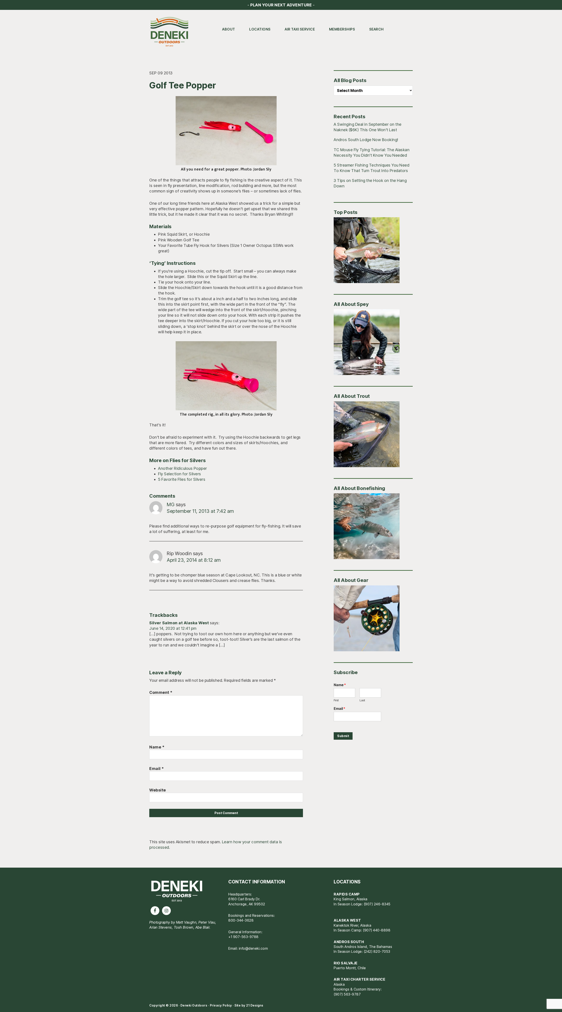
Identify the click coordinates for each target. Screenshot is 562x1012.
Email (156, 768)
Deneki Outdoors (171, 31)
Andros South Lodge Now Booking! (366, 139)
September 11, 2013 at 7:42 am (200, 511)
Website (157, 790)
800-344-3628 (241, 920)
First (336, 700)
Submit (343, 736)
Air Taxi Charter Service (359, 979)
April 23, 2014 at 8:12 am (194, 560)
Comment (161, 692)
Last (362, 700)
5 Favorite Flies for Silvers (181, 479)
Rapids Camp (347, 894)
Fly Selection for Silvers (179, 474)
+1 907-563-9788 (243, 937)
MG (171, 504)
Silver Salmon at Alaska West (179, 623)
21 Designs (254, 1005)
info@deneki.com (253, 948)
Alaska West (347, 920)
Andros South (349, 942)
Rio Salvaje (346, 963)
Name (156, 747)
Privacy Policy (221, 1005)
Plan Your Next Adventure (281, 5)
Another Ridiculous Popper (182, 468)
